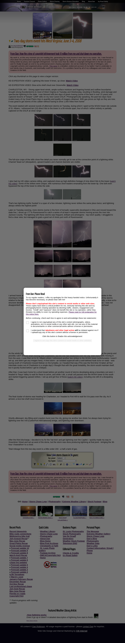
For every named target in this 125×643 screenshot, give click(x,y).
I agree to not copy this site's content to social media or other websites (62, 341)
